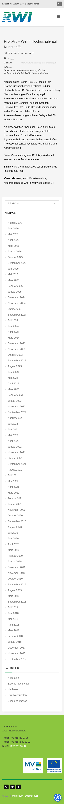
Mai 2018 (13, 619)
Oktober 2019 (15, 578)
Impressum (17, 795)
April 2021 (13, 487)
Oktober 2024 (15, 309)
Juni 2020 (13, 538)
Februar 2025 (15, 286)
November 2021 (16, 452)
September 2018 (17, 601)
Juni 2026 (13, 228)
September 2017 (17, 659)
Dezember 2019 (16, 567)
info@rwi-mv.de (18, 745)
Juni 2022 (13, 429)
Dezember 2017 (16, 647)
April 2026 (13, 240)
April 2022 (13, 441)
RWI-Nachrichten (17, 695)
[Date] (5, 52)
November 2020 (16, 510)
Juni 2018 (13, 613)
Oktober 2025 (15, 257)
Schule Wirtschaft (17, 701)
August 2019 (15, 590)
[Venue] (5, 58)
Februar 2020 (15, 556)
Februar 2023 (15, 395)
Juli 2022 (13, 423)
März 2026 (13, 246)
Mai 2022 (13, 435)
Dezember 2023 (16, 343)
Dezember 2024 (16, 297)
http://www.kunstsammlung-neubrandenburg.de (39, 63)
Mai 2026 (13, 234)
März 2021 (13, 492)
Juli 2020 (13, 533)
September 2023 (17, 360)
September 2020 (17, 521)
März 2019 (13, 596)
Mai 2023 (13, 378)
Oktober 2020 (15, 515)
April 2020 (13, 544)
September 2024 (17, 314)
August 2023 (15, 366)
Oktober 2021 (15, 458)
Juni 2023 (13, 372)
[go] (55, 204)
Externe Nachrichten (19, 683)
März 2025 (13, 280)
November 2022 (16, 406)
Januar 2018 (15, 642)
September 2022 (17, 412)
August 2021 (15, 469)
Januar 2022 (15, 446)
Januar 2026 (15, 251)
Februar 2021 (15, 498)
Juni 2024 (13, 326)
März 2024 (13, 337)
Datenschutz (31, 795)
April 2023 (13, 383)
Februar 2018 (15, 636)
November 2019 (16, 573)
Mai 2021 (13, 481)
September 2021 (17, 464)
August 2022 (15, 418)
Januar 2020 (15, 561)
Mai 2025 (13, 274)
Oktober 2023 (15, 355)
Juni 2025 (13, 268)
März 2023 (13, 389)
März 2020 (13, 550)
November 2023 (16, 349)
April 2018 (13, 624)
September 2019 (17, 584)
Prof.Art (11, 59)
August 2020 (15, 527)
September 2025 (17, 263)
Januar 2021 (15, 504)
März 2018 (13, 630)
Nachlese (13, 689)
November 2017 (16, 653)
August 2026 (15, 223)
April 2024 (13, 332)
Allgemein (13, 678)
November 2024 (16, 303)
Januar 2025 (15, 291)
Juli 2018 (13, 607)
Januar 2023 (15, 401)
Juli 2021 (13, 475)
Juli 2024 (13, 320)
